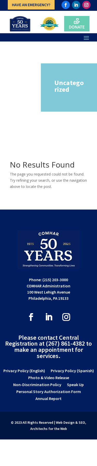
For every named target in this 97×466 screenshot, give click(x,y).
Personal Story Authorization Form (48, 392)
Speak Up (75, 385)
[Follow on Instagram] (86, 5)
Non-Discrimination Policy (37, 385)
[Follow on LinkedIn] (76, 5)
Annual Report (48, 399)
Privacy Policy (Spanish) (72, 371)
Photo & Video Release (48, 378)
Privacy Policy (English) (24, 371)
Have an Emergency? (31, 4)
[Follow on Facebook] (66, 5)
